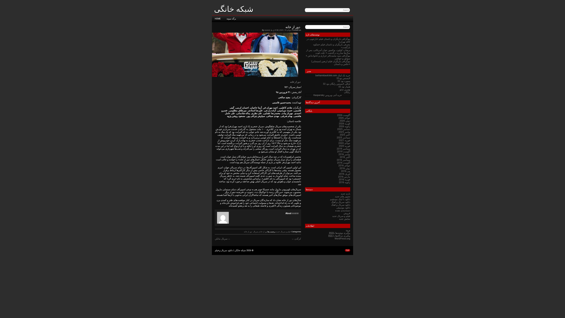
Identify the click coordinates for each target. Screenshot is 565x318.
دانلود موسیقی (343, 207)
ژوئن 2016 (345, 168)
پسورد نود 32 (344, 81)
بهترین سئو (345, 89)
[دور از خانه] (256, 76)
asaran (267, 30)
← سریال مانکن (222, 238)
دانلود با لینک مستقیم (340, 199)
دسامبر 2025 (343, 129)
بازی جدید (345, 193)
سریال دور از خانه (251, 232)
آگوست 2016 (343, 162)
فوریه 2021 (344, 140)
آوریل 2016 (344, 174)
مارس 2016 (344, 176)
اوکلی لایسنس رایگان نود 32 (336, 83)
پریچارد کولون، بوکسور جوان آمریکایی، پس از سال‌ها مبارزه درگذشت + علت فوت (328, 51)
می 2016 (345, 171)
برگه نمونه (231, 18)
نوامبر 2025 (344, 132)
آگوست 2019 (343, 151)
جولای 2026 (344, 118)
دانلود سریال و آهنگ (340, 202)
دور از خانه (293, 27)
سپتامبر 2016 (343, 160)
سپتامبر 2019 (343, 148)
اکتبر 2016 (345, 157)
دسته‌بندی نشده (342, 210)
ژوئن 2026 (345, 120)
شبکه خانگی (233, 9)
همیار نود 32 (344, 86)
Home (218, 18)
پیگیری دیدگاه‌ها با (339, 235)
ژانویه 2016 (344, 182)
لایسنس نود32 (343, 78)
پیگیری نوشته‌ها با (339, 233)
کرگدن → (296, 238)
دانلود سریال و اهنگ (340, 204)
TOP (347, 250)
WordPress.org (342, 238)
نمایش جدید (344, 218)
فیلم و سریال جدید (283, 232)
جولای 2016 (344, 165)
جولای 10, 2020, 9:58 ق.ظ (281, 30)
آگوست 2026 (343, 115)
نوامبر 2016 (344, 154)
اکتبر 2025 (345, 134)
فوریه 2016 (344, 179)
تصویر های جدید (342, 196)
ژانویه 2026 (344, 126)
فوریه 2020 (344, 146)
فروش (347, 213)
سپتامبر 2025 (343, 137)
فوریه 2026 (344, 123)
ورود (348, 230)
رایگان (347, 92)
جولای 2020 (344, 143)
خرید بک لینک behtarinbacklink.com (332, 75)
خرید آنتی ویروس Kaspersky (327, 95)
